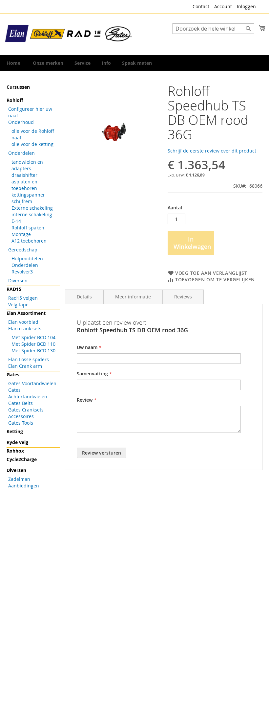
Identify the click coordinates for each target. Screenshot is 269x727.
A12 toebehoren (29, 241)
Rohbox (15, 451)
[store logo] (68, 34)
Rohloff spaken (27, 227)
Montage (21, 234)
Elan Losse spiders (28, 359)
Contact (201, 6)
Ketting (15, 431)
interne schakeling (31, 214)
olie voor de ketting (32, 144)
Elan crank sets (24, 328)
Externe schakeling (32, 208)
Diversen (18, 280)
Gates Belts (20, 403)
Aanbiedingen (23, 485)
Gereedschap (22, 249)
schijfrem (21, 201)
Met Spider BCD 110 (33, 344)
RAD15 (14, 289)
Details (84, 296)
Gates (13, 374)
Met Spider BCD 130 (33, 350)
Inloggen (246, 6)
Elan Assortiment (26, 313)
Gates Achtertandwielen (27, 393)
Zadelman (19, 479)
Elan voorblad (23, 322)
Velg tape (18, 304)
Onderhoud (21, 122)
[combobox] (213, 28)
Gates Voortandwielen (32, 383)
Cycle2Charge (22, 459)
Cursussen (18, 87)
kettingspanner (28, 195)
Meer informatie (133, 296)
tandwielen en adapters (27, 165)
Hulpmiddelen (27, 258)
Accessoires (21, 416)
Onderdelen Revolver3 (24, 268)
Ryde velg (17, 442)
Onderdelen (21, 153)
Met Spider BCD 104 (33, 337)
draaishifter (24, 175)
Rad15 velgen (23, 298)
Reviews (183, 296)
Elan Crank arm (25, 366)
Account (223, 6)
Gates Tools (20, 423)
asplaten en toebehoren (24, 184)
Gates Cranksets (26, 410)
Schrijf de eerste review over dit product (212, 151)
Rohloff (15, 100)
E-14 (16, 221)
